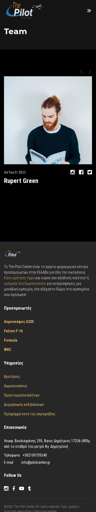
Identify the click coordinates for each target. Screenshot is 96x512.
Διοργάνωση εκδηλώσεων (24, 404)
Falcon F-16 (13, 331)
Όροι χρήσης (70, 507)
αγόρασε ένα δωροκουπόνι (25, 283)
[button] (81, 72)
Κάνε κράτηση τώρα (19, 278)
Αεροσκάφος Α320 (19, 321)
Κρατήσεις (12, 376)
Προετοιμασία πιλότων (21, 395)
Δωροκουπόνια (15, 386)
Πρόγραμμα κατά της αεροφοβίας (29, 414)
